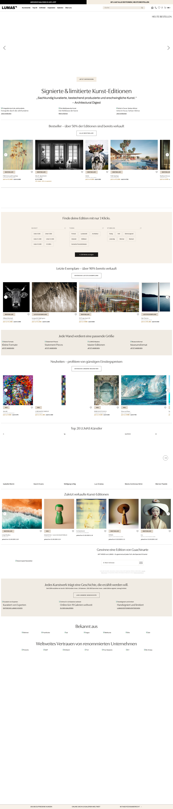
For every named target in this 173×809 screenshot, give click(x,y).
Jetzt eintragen (140, 563)
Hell (119, 233)
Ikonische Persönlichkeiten (79, 244)
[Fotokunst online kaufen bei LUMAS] (9, 7)
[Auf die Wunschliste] (32, 172)
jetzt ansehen (8, 348)
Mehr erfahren (63, 113)
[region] (86, 162)
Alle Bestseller (86, 133)
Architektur (95, 233)
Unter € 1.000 (37, 239)
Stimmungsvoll (129, 233)
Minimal (122, 239)
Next (168, 47)
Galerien (60, 8)
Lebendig (112, 239)
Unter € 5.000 (37, 244)
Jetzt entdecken (6, 113)
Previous (4, 47)
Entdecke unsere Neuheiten (86, 368)
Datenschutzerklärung (139, 572)
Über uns (68, 8)
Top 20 (34, 8)
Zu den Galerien (66, 608)
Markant (131, 239)
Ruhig (111, 233)
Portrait (73, 233)
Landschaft (84, 233)
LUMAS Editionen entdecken (128, 608)
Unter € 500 (48, 233)
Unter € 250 (37, 233)
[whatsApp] (152, 8)
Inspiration (51, 8)
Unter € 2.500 (50, 239)
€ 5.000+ (48, 244)
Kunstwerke (26, 8)
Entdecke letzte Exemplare (86, 275)
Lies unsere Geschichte (86, 595)
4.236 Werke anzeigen (86, 254)
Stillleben (84, 239)
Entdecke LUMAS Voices (12, 608)
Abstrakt (73, 239)
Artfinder (42, 8)
